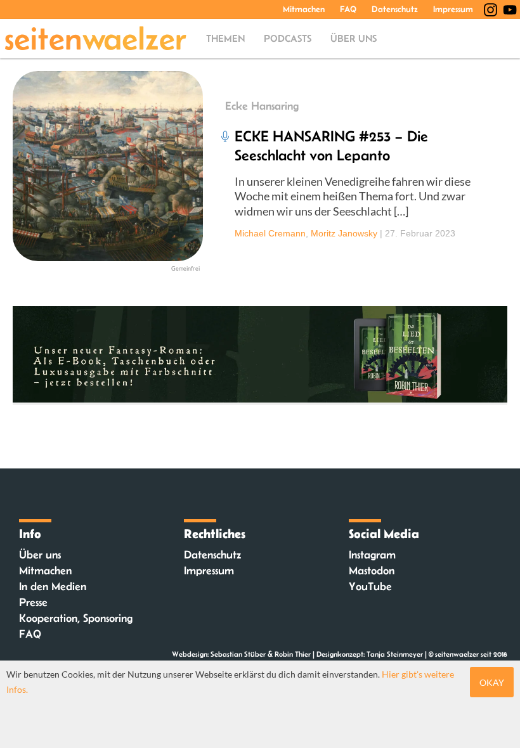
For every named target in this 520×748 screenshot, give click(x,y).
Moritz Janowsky (344, 233)
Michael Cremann (270, 233)
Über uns (353, 38)
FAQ (348, 9)
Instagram (372, 554)
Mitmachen (304, 9)
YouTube (370, 586)
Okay (491, 682)
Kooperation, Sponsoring (76, 618)
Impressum (453, 9)
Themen (225, 38)
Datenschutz (395, 9)
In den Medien (52, 586)
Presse (33, 602)
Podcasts (287, 38)
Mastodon (371, 570)
